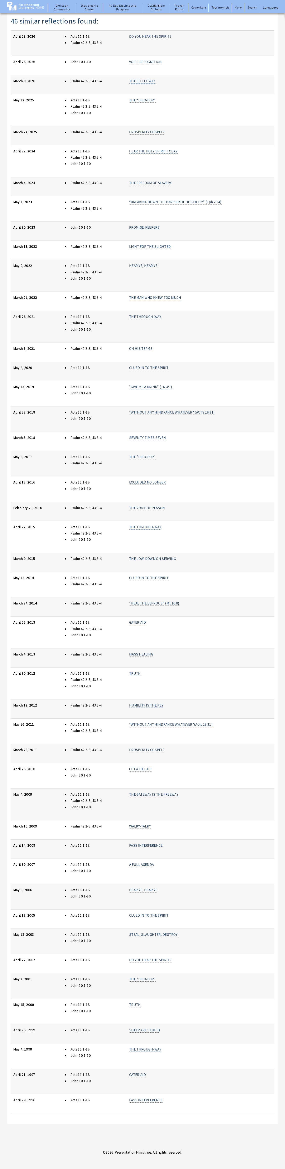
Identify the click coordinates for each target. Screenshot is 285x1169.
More (238, 8)
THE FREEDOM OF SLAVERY (150, 183)
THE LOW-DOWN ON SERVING (152, 558)
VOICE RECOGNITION (145, 62)
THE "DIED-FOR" (142, 457)
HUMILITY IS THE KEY (146, 705)
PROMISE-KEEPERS (144, 227)
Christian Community (62, 7)
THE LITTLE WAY (142, 81)
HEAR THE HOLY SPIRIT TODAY (153, 151)
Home (40, 8)
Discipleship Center (89, 7)
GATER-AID (137, 622)
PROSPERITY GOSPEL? (146, 132)
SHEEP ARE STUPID (144, 1030)
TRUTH (135, 673)
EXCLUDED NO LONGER (147, 482)
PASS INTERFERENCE (146, 845)
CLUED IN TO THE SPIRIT (149, 367)
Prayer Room (179, 7)
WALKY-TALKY (140, 826)
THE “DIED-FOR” (142, 100)
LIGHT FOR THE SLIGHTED (150, 246)
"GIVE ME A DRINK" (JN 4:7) (150, 387)
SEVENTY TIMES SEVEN (147, 437)
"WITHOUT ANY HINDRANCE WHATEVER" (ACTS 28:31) (172, 412)
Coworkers (199, 8)
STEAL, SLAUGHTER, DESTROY (153, 934)
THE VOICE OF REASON (147, 508)
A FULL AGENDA (141, 864)
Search (252, 8)
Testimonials (221, 8)
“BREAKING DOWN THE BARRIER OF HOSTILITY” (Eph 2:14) (175, 202)
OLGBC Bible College (156, 7)
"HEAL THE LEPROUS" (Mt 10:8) (154, 603)
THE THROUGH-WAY (145, 316)
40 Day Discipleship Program (122, 7)
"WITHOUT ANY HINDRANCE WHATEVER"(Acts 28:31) (171, 724)
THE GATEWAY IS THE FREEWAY (153, 794)
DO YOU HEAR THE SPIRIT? (150, 36)
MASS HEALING (141, 654)
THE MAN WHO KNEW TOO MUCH (155, 297)
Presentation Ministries (29, 6)
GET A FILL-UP (140, 769)
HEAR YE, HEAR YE (143, 265)
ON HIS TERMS (141, 348)
